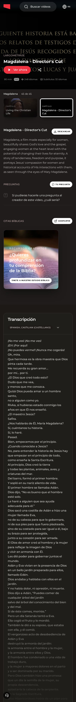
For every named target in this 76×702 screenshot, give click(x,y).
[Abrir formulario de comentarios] (7, 695)
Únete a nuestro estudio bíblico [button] (30, 280)
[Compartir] (39, 70)
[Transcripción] (58, 327)
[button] (61, 184)
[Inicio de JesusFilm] (7, 7)
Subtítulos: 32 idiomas (55, 79)
